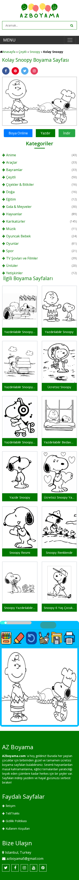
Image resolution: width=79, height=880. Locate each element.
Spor (10, 251)
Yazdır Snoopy (19, 497)
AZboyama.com (14, 756)
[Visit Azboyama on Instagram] (24, 868)
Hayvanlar (14, 214)
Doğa (10, 192)
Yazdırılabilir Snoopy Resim (19, 332)
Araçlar (11, 162)
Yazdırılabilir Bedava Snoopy (59, 442)
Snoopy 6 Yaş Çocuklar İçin (59, 608)
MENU (9, 40)
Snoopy (35, 52)
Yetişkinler (14, 273)
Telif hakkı (12, 813)
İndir (66, 133)
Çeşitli (23, 52)
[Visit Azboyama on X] (5, 868)
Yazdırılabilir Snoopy (59, 332)
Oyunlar (12, 243)
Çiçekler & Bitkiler (20, 184)
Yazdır (45, 133)
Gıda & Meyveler (19, 206)
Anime (11, 155)
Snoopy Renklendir (59, 552)
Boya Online (18, 133)
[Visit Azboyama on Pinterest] (43, 868)
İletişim (10, 806)
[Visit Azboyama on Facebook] (15, 868)
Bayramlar (14, 169)
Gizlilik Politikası (16, 821)
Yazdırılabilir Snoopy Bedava (19, 442)
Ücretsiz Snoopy (59, 387)
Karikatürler (15, 221)
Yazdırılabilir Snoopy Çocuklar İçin (19, 387)
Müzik (11, 228)
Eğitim (11, 199)
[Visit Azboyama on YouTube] (33, 868)
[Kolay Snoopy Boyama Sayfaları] (39, 101)
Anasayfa (9, 52)
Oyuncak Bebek (18, 236)
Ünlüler (12, 265)
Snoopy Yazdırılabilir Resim (19, 608)
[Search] (71, 25)
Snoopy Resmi (19, 552)
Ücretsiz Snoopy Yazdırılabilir (59, 497)
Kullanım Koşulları (18, 829)
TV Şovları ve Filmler (22, 258)
